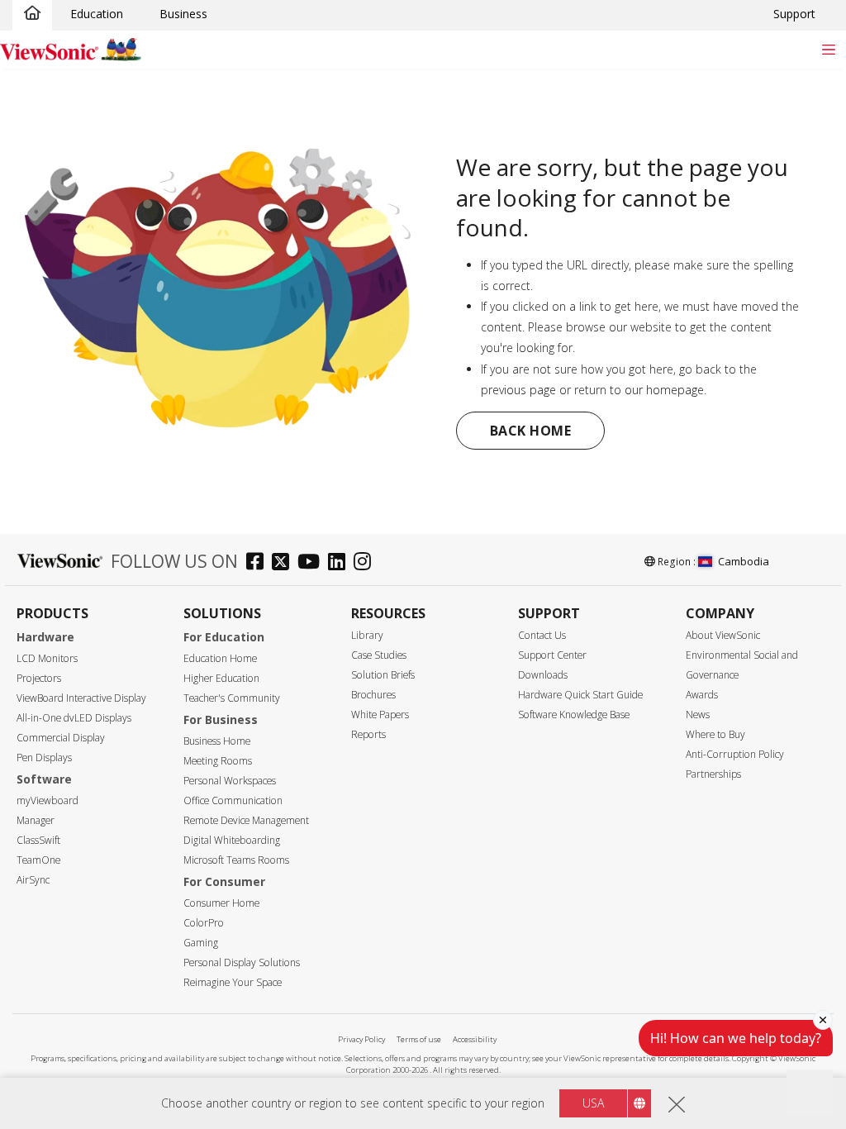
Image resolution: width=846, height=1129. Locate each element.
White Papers (380, 714)
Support (794, 13)
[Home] (32, 14)
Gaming (200, 943)
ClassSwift (38, 840)
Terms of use (419, 1039)
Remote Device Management (246, 820)
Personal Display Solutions (241, 962)
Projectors (39, 678)
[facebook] (259, 563)
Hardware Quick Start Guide (580, 695)
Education (96, 13)
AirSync (33, 880)
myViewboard (47, 800)
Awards (702, 695)
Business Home (216, 741)
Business (183, 13)
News (698, 714)
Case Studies (378, 655)
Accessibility (475, 1039)
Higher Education (221, 678)
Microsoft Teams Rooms (236, 860)
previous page (518, 390)
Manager (36, 820)
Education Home (220, 658)
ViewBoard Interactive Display (81, 698)
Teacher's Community (231, 698)
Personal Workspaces (229, 781)
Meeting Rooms (217, 761)
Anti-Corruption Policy (735, 754)
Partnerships (713, 774)
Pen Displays (44, 757)
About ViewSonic (723, 635)
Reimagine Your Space (232, 982)
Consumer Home (221, 903)
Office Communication (233, 800)
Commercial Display (61, 738)
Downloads (543, 675)
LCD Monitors (47, 658)
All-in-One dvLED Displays (74, 718)
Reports (368, 734)
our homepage (664, 390)
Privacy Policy (361, 1039)
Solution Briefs (383, 675)
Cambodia (743, 561)
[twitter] (284, 563)
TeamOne (38, 860)
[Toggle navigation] (828, 49)
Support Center (552, 655)
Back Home (531, 431)
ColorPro (203, 923)
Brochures (373, 695)
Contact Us (542, 635)
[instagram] (366, 563)
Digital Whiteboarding (231, 840)
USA (593, 1103)
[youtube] (312, 563)
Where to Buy (715, 734)
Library (367, 635)
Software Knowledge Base (574, 714)
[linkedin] (341, 563)
